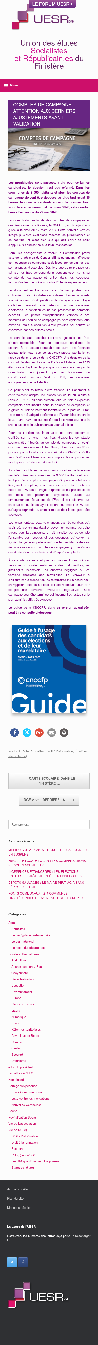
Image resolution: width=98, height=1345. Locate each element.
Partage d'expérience (22, 1085)
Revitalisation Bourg (25, 1035)
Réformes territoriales (26, 1029)
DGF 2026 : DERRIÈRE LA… (49, 799)
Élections (81, 751)
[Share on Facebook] (14, 735)
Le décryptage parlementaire (30, 935)
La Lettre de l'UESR (21, 1073)
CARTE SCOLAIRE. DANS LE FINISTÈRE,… (49, 781)
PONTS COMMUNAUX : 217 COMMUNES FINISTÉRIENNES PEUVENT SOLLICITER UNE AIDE (46, 895)
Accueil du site (17, 1189)
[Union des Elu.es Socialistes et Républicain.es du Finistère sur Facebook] (23, 1262)
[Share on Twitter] (27, 735)
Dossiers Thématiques (23, 954)
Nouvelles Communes (26, 1104)
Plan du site (15, 1198)
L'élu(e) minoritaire (23, 1155)
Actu (25, 751)
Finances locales (23, 1004)
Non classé (16, 1079)
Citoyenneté (19, 972)
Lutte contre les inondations (30, 1098)
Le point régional (22, 941)
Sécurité (17, 1054)
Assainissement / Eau (26, 966)
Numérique (18, 1016)
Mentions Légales (19, 1207)
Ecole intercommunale (26, 1092)
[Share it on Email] (51, 735)
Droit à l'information (59, 751)
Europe (16, 998)
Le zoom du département (28, 947)
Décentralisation (22, 979)
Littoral (16, 1010)
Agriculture (18, 960)
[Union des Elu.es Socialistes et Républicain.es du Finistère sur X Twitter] (12, 1262)
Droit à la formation (24, 1142)
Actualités (37, 751)
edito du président (20, 1067)
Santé (15, 1048)
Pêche (15, 1023)
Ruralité (16, 1042)
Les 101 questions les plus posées (35, 1161)
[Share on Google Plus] (39, 735)
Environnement (21, 991)
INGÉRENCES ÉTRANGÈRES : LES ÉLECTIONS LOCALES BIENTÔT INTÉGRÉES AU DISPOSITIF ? (45, 874)
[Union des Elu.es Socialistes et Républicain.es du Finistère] (42, 16)
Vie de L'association (22, 1123)
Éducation (18, 985)
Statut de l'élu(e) (22, 1167)
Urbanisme (18, 1060)
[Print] (64, 735)
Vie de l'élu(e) (17, 756)
